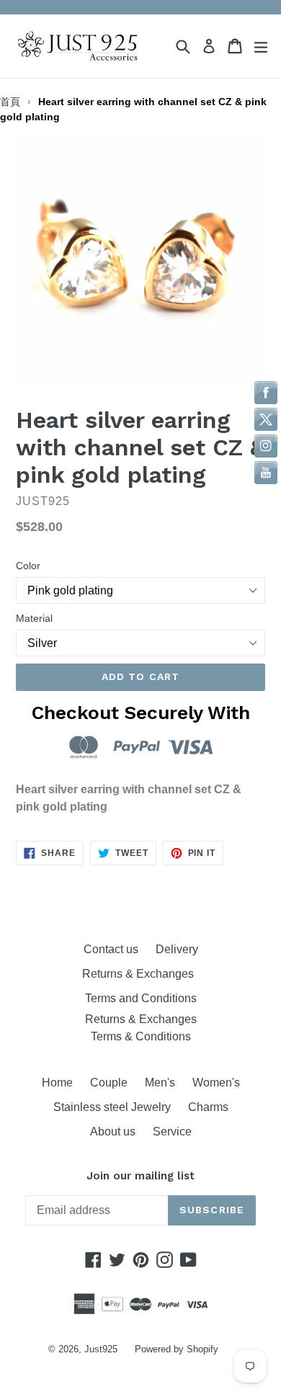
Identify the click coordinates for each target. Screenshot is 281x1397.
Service (172, 1131)
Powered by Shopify (176, 1349)
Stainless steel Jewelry (112, 1107)
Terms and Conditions (141, 998)
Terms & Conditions (141, 1036)
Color (28, 565)
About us (112, 1131)
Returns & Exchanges (141, 974)
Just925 (100, 1349)
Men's (160, 1082)
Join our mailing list (140, 1175)
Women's (216, 1082)
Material (34, 618)
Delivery (177, 949)
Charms (208, 1107)
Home (57, 1082)
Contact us (111, 949)
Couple (109, 1082)
